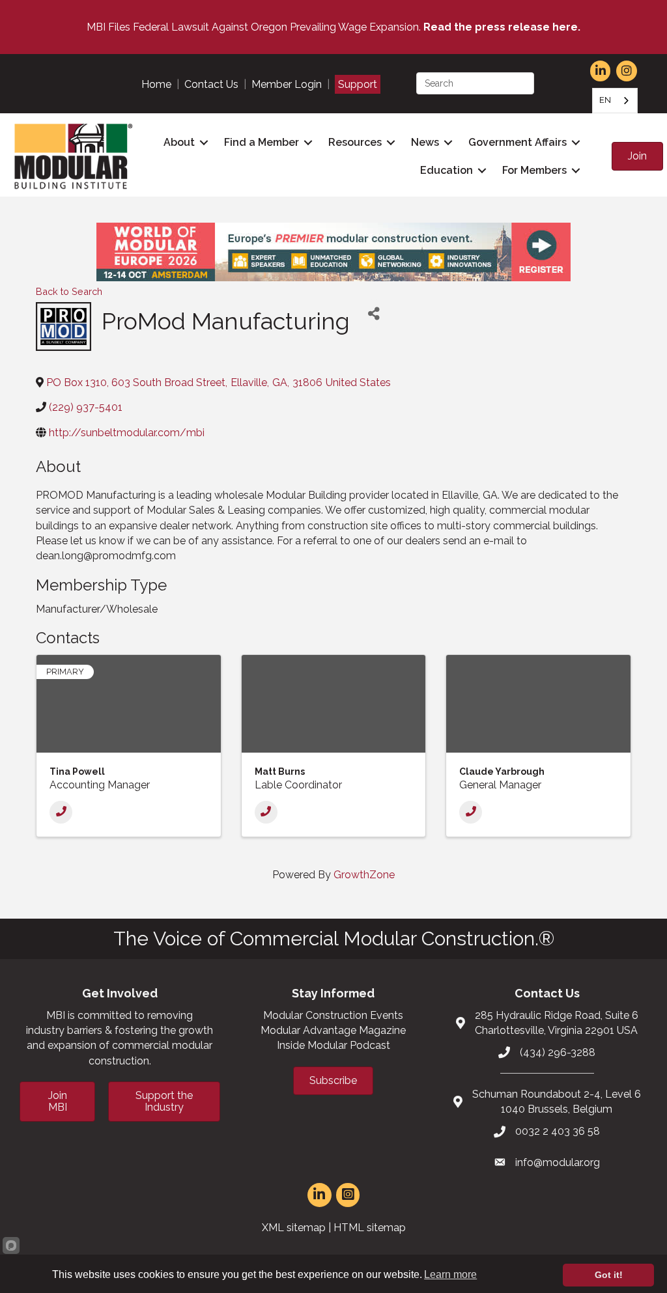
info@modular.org (557, 1162)
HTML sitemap (370, 1227)
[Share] (374, 313)
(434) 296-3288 (557, 1052)
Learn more (450, 1274)
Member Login (286, 84)
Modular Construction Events (333, 1015)
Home (156, 84)
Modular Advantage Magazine (333, 1030)
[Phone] (61, 812)
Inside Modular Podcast (333, 1045)
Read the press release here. (501, 27)
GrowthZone (364, 875)
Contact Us (211, 84)
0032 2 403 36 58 (557, 1131)
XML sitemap (294, 1227)
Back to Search (69, 291)
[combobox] (615, 100)
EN (605, 100)
